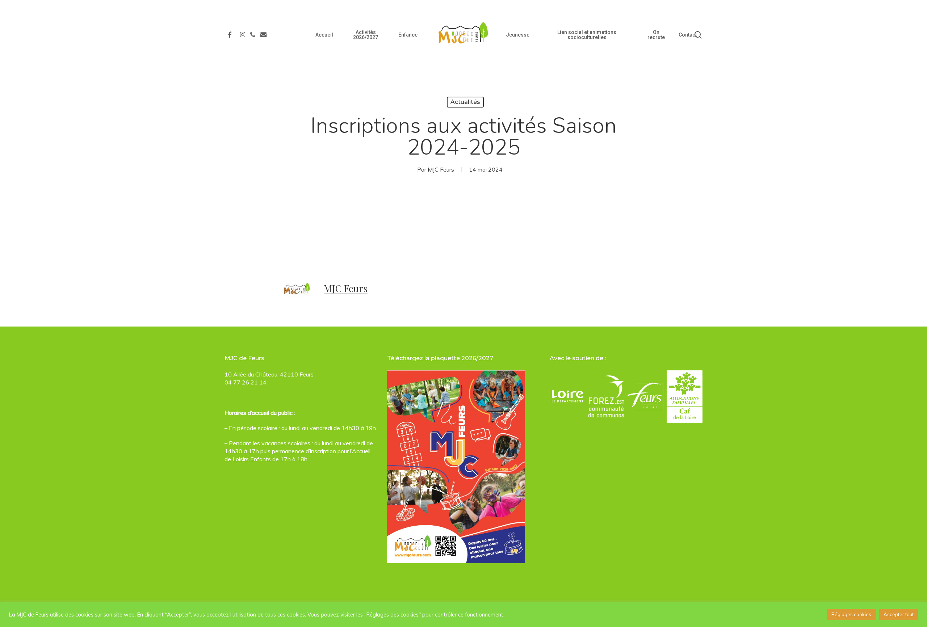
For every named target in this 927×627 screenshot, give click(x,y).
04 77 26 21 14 (246, 382)
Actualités (465, 101)
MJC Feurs (441, 169)
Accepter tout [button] (899, 614)
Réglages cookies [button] (851, 614)
